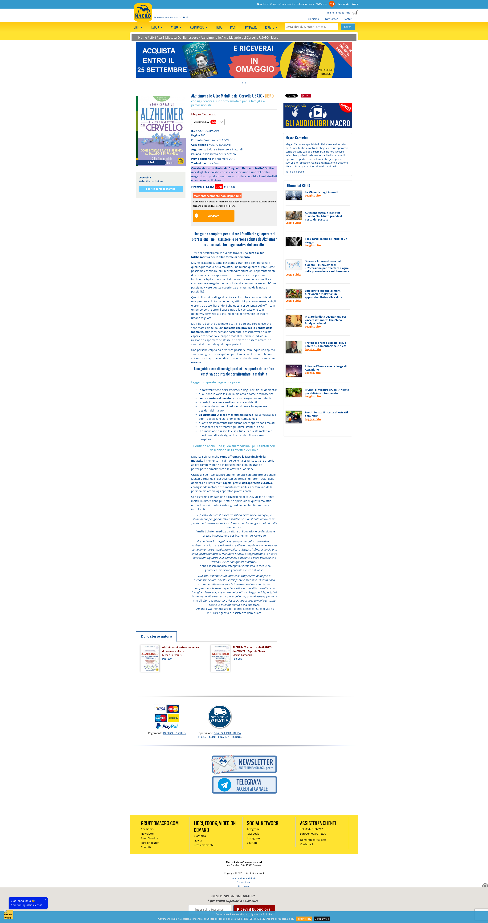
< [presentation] (242, 83)
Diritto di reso (244, 882)
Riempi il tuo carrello (338, 12)
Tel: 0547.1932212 (311, 829)
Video (174, 27)
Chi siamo (313, 19)
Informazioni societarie (244, 878)
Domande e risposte (313, 839)
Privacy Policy (304, 918)
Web (141, 181)
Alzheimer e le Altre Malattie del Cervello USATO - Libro (240, 37)
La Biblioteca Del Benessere (178, 37)
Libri (136, 27)
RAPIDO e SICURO (174, 733)
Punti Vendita (149, 838)
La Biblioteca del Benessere (219, 154)
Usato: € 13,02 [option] (205, 122)
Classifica (200, 836)
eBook (155, 27)
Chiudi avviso (322, 918)
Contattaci (306, 844)
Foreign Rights (150, 843)
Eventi (234, 27)
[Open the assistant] (8, 914)
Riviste (269, 27)
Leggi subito (313, 195)
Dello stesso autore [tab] (156, 636)
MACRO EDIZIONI (220, 144)
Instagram (253, 838)
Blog (219, 27)
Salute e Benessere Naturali (225, 149)
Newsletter (331, 19)
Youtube (252, 843)
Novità (198, 840)
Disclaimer (244, 886)
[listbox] (208, 122)
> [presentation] (246, 83)
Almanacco (197, 27)
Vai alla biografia (295, 171)
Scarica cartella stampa (160, 188)
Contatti (348, 19)
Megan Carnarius (203, 114)
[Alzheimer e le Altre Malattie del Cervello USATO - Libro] (161, 130)
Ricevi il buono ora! (254, 909)
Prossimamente (204, 845)
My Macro (251, 27)
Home (142, 37)
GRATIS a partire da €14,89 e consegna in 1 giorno (219, 735)
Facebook (253, 833)
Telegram (253, 829)
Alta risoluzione (154, 181)
